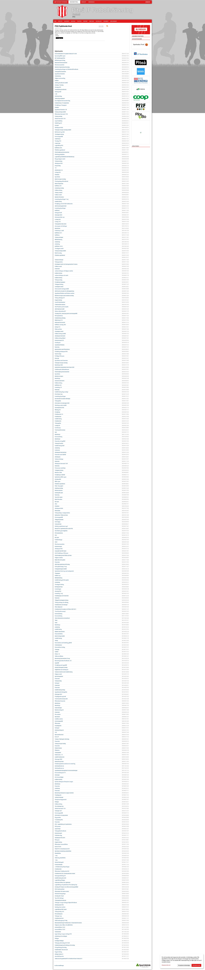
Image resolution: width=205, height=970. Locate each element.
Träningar (57, 649)
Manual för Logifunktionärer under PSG (64, 528)
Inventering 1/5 (58, 387)
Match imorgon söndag (60, 179)
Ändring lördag (58, 96)
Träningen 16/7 (58, 810)
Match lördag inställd (60, 636)
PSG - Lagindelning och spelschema (63, 824)
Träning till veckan (59, 443)
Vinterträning (58, 76)
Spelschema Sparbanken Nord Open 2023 (64, 367)
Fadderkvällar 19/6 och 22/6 (61, 949)
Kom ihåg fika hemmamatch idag (62, 100)
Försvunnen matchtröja (60, 468)
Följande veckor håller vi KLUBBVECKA (64, 925)
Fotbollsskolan (58, 645)
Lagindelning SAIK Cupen (61, 909)
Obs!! (56, 542)
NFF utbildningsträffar (60, 58)
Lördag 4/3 (57, 425)
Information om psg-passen (61, 815)
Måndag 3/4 (57, 409)
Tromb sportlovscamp (60, 430)
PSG (56, 535)
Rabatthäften (58, 853)
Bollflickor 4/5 (58, 385)
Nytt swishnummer (59, 734)
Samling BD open (59, 492)
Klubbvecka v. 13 (59, 754)
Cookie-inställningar (59, 965)
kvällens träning (58, 273)
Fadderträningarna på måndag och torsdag (65, 945)
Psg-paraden (58, 817)
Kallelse (56, 80)
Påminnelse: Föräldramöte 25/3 (62, 871)
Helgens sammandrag (60, 78)
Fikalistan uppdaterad (60, 150)
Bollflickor (57, 210)
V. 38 (56, 94)
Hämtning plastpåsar (60, 154)
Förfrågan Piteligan (59, 940)
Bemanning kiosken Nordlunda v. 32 (63, 660)
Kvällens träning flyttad (60, 338)
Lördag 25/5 (58, 172)
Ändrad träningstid (59, 862)
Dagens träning (58, 300)
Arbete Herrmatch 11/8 (60, 808)
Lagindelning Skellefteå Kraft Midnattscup (64, 156)
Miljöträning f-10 (58, 320)
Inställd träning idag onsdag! (61, 391)
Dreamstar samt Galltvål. (60, 454)
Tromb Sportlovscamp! (60, 611)
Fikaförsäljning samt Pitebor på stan (63, 555)
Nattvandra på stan (59, 761)
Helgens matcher (59, 557)
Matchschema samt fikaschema (62, 349)
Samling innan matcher (60, 907)
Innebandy (57, 450)
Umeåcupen (57, 342)
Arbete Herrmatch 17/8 (60, 118)
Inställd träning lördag (60, 689)
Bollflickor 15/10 (58, 246)
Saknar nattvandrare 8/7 (60, 311)
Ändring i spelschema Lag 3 (61, 526)
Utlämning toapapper (60, 98)
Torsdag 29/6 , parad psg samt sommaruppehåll (66, 313)
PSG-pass (57, 839)
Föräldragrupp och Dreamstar (62, 595)
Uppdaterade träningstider (61, 692)
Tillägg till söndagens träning (61, 600)
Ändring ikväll (58, 91)
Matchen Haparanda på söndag (62, 67)
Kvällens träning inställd (60, 333)
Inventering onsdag (59, 188)
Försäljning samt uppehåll (61, 665)
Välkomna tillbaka (59, 656)
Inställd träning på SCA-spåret (62, 580)
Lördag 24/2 (58, 219)
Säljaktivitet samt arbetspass (61, 669)
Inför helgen (57, 521)
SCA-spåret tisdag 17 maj (61, 566)
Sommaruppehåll (59, 136)
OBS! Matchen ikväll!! (59, 309)
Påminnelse (57, 510)
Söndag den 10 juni (59, 895)
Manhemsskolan (59, 490)
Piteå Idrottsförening (61, 2)
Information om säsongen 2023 (62, 403)
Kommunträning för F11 (60, 772)
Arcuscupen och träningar (61, 226)
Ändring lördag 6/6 (59, 730)
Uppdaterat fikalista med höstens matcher (64, 293)
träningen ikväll (58, 212)
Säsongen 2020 (58, 759)
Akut (56, 503)
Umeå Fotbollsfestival (60, 302)
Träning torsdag (58, 161)
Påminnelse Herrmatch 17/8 (61, 114)
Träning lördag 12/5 (59, 911)
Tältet (56, 620)
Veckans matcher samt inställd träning (63, 671)
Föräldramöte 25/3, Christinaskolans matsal (65, 873)
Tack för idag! (58, 353)
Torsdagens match (59, 248)
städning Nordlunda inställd (61, 82)
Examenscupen (58, 546)
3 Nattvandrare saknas (60, 304)
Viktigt (56, 640)
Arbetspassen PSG (59, 904)
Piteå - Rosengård (59, 486)
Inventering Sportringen (60, 208)
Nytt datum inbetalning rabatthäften (63, 851)
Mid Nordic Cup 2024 (60, 132)
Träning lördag (58, 680)
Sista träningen (58, 707)
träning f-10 (57, 327)
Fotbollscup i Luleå (59, 230)
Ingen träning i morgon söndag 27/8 (63, 934)
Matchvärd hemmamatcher (61, 62)
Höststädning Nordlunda (60, 89)
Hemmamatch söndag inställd (62, 288)
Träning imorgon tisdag (60, 743)
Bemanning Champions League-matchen (64, 792)
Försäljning (57, 412)
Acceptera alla (196, 965)
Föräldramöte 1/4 (59, 414)
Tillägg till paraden (59, 519)
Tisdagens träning (59, 284)
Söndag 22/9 (58, 87)
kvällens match (58, 194)
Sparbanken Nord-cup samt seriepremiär (64, 571)
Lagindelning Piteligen (60, 880)
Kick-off (57, 736)
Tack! (56, 622)
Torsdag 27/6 (58, 141)
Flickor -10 (57, 654)
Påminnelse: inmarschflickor (61, 844)
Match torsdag (58, 253)
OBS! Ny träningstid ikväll (60, 206)
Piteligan (57, 801)
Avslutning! (57, 241)
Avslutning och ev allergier (61, 936)
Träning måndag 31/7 (60, 297)
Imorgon (57, 125)
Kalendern (57, 598)
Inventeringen (58, 589)
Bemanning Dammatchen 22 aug (62, 658)
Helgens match (58, 674)
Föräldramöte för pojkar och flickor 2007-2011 (65, 609)
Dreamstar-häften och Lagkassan (62, 882)
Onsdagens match (59, 331)
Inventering (57, 582)
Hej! (56, 432)
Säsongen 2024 (58, 215)
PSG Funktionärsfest (63, 26)
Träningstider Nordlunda (60, 831)
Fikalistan (57, 174)
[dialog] (181, 961)
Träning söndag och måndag (61, 602)
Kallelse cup (57, 575)
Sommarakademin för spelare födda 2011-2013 (66, 53)
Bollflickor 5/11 (58, 232)
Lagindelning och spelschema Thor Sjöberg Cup (66, 884)
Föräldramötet (58, 869)
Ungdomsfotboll (74, 2)
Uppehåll (57, 663)
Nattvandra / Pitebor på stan (61, 515)
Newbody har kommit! (60, 322)
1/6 (55, 167)
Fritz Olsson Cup (58, 394)
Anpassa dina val (166, 965)
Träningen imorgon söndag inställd (63, 129)
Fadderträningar (58, 539)
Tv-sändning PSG (59, 819)
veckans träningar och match (61, 275)
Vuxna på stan (58, 524)
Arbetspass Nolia (59, 127)
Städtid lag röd (58, 123)
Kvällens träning (58, 190)
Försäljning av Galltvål (60, 474)
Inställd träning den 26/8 (60, 878)
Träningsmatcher (59, 262)
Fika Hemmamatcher (59, 544)
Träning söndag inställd (60, 111)
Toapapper (57, 573)
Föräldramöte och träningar (61, 604)
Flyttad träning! (58, 748)
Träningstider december (60, 71)
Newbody (57, 347)
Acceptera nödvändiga (184, 965)
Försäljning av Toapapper (61, 105)
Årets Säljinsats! (58, 607)
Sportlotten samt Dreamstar (61, 360)
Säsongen (57, 775)
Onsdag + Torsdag (59, 85)
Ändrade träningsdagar (60, 893)
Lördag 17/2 (58, 221)
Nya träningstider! (59, 676)
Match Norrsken (58, 499)
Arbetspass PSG (58, 163)
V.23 (56, 732)
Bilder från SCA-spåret (60, 559)
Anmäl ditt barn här (59, 956)
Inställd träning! (58, 638)
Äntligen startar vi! (59, 954)
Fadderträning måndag (60, 318)
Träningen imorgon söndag (61, 362)
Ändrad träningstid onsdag (61, 667)
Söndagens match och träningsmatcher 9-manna (66, 264)
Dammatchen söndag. (60, 647)
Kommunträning (58, 436)
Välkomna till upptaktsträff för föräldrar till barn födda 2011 (68, 958)
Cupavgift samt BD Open (60, 551)
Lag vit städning (58, 120)
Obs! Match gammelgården (61, 530)
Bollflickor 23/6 (58, 147)
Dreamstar (57, 268)
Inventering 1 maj (59, 593)
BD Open (57, 501)
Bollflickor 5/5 (58, 185)
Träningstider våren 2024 (60, 223)
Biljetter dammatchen (60, 631)
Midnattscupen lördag (60, 60)
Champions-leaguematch (60, 799)
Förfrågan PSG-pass (59, 356)
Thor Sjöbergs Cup (59, 806)
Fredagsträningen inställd (61, 568)
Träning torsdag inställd (60, 250)
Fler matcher (58, 714)
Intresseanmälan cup (59, 217)
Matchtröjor (57, 228)
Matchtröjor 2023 (59, 365)
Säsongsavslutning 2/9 (60, 875)
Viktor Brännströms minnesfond (62, 618)
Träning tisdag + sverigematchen (62, 512)
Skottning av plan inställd (60, 405)
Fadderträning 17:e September (62, 103)
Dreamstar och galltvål (60, 441)
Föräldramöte (58, 416)
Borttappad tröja (58, 586)
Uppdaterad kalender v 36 (61, 109)
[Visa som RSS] (107, 26)
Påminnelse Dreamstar (60, 701)
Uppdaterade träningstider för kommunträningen (66, 770)
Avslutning (57, 244)
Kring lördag (58, 165)
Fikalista (57, 107)
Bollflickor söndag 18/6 (60, 324)
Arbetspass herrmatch (60, 335)
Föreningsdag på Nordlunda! (61, 181)
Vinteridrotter (58, 931)
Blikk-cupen (57, 481)
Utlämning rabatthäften (60, 857)
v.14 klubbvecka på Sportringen (62, 866)
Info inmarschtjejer (59, 777)
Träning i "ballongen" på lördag (62, 739)
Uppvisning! (57, 828)
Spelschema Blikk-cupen (60, 477)
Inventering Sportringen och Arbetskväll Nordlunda (66, 69)
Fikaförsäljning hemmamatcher (62, 152)
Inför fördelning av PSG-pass (61, 553)
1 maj (56, 855)
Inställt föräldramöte (59, 757)
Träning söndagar (59, 237)
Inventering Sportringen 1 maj (61, 199)
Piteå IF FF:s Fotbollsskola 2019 (62, 848)
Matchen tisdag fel (59, 710)
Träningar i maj (58, 916)
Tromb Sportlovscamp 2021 (61, 698)
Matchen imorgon (59, 376)
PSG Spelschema (59, 315)
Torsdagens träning (59, 134)
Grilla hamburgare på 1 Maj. (61, 920)
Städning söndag (59, 488)
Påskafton (57, 750)
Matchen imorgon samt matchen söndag (64, 295)
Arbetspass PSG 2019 (60, 837)
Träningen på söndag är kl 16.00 (62, 943)
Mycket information (59, 197)
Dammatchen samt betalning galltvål (63, 642)
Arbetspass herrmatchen (60, 452)
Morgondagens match (60, 159)
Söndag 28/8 (58, 479)
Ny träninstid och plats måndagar (62, 398)
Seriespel (57, 683)
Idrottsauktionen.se (59, 766)
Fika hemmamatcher (59, 64)
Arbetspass (57, 456)
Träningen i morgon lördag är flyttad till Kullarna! (66, 902)
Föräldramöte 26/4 (59, 918)
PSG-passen (58, 826)
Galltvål (56, 651)
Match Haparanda (59, 183)
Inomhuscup (58, 427)
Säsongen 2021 (58, 694)
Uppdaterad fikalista (59, 344)
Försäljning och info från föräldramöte (63, 203)
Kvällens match (58, 266)
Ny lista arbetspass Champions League (64, 781)
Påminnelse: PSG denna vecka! (62, 891)
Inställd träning (58, 201)
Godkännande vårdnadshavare (62, 369)
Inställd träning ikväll (59, 445)
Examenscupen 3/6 (59, 340)
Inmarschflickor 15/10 (60, 927)
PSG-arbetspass (58, 913)
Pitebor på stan (58, 329)
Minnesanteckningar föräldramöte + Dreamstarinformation (68, 922)
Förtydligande (58, 725)
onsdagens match (59, 286)
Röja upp (57, 358)
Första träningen (58, 864)
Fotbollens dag (58, 835)
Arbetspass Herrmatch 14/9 (61, 463)
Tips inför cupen (58, 497)
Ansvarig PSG (58, 591)
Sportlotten (57, 176)
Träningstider (58, 400)
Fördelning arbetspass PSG (61, 351)
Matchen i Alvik (58, 472)
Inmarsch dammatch (59, 380)
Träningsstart (58, 752)
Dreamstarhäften (59, 633)
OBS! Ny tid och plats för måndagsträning (64, 291)
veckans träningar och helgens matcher (64, 271)
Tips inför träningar (59, 898)
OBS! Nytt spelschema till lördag (62, 564)
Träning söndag (58, 116)
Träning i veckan (58, 192)
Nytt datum (57, 716)
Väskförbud (57, 138)
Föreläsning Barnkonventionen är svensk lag (65, 763)
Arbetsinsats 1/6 (59, 170)
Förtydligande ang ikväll (60, 696)
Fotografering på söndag (61, 947)
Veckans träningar (59, 259)
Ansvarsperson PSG (59, 407)
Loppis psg (57, 143)
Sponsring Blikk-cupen (60, 55)
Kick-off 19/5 (58, 846)
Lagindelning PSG (59, 145)
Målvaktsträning (58, 239)
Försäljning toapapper (60, 282)
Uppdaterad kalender (60, 73)
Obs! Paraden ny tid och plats (61, 306)
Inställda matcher (59, 719)
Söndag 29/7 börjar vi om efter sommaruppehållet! (66, 887)
